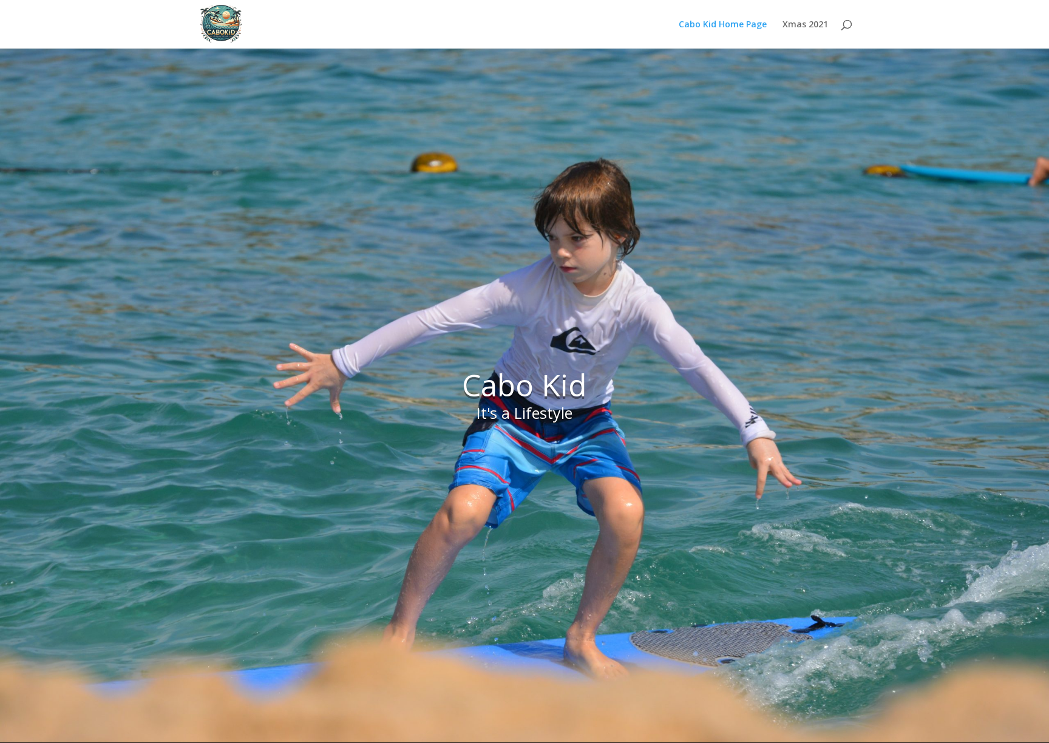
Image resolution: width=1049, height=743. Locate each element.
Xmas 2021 (805, 25)
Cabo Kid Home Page (723, 25)
